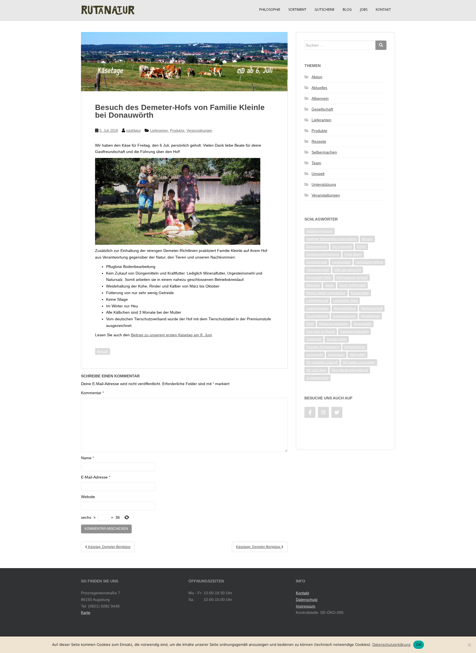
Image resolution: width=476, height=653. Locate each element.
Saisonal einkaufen (354, 332)
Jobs (363, 9)
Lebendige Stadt (345, 301)
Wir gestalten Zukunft (322, 362)
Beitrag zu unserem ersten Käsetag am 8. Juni (171, 335)
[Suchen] (380, 45)
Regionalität (362, 324)
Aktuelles (319, 87)
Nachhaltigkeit (317, 316)
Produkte (177, 130)
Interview (313, 285)
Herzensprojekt (317, 270)
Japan (329, 285)
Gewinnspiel (341, 262)
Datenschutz (307, 599)
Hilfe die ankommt (347, 270)
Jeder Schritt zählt (352, 285)
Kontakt (383, 9)
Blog (347, 9)
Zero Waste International (349, 370)
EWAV (361, 247)
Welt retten (358, 355)
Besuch (102, 351)
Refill (310, 324)
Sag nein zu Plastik (320, 332)
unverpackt (314, 355)
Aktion (317, 77)
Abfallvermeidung (319, 231)
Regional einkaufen (333, 324)
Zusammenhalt (317, 378)
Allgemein (320, 98)
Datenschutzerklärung (391, 644)
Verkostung (336, 355)
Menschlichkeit (345, 308)
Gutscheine (324, 9)
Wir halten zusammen (359, 362)
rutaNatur (133, 130)
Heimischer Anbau (369, 262)
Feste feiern (353, 254)
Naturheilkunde (344, 316)
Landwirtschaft (317, 301)
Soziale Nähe (336, 339)
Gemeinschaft (316, 262)
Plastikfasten (370, 316)
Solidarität (313, 339)
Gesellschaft (322, 109)
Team (316, 163)
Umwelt (318, 173)
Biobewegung (316, 247)
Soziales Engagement (322, 347)
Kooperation (360, 293)
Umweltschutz (354, 347)
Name (87, 458)
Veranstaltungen (199, 130)
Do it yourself (342, 247)
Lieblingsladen (317, 308)
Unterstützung (324, 184)
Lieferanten (159, 130)
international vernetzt (352, 278)
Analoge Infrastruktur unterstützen (331, 239)
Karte (85, 612)
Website (88, 497)
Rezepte (319, 141)
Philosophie (269, 9)
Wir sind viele (316, 370)
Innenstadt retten (318, 278)
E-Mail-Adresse (95, 477)
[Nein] (469, 644)
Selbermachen (324, 152)
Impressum (305, 606)
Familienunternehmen (322, 254)
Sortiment (297, 9)
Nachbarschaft (372, 308)
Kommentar (92, 393)
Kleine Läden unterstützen (326, 293)
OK (418, 644)
